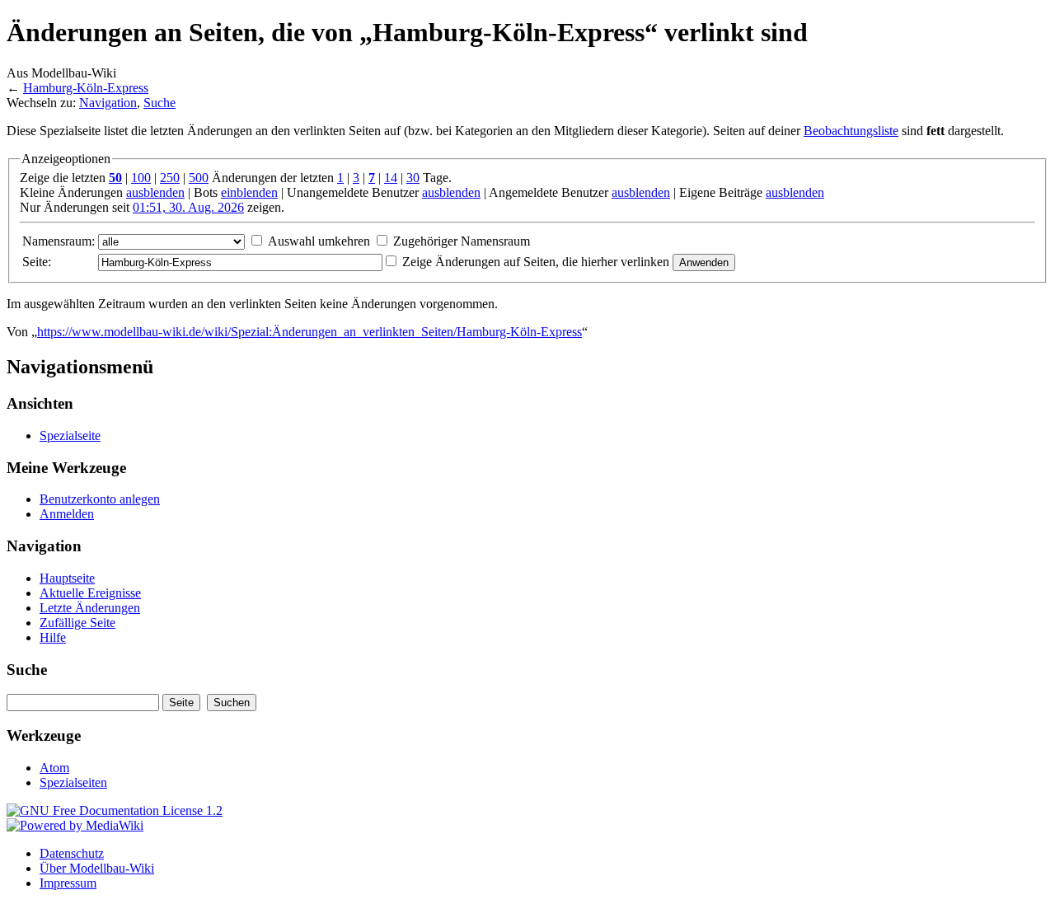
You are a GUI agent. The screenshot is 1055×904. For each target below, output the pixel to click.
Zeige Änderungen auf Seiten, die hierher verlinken (535, 262)
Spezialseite (70, 436)
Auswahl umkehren (319, 241)
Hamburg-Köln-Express (85, 88)
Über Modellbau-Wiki (97, 868)
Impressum (68, 883)
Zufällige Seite (77, 623)
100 (141, 178)
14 (390, 178)
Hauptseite (67, 578)
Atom (54, 768)
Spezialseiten (73, 782)
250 (170, 178)
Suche (159, 103)
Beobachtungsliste (851, 131)
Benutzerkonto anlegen (100, 499)
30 (413, 178)
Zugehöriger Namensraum (461, 241)
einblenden (249, 192)
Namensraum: (58, 241)
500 (199, 178)
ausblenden (155, 192)
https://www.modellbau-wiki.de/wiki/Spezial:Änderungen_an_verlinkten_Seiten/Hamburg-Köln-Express (309, 332)
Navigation (108, 103)
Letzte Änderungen (90, 608)
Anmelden (67, 514)
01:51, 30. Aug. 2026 (188, 207)
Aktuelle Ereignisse (90, 593)
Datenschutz (72, 853)
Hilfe (53, 637)
